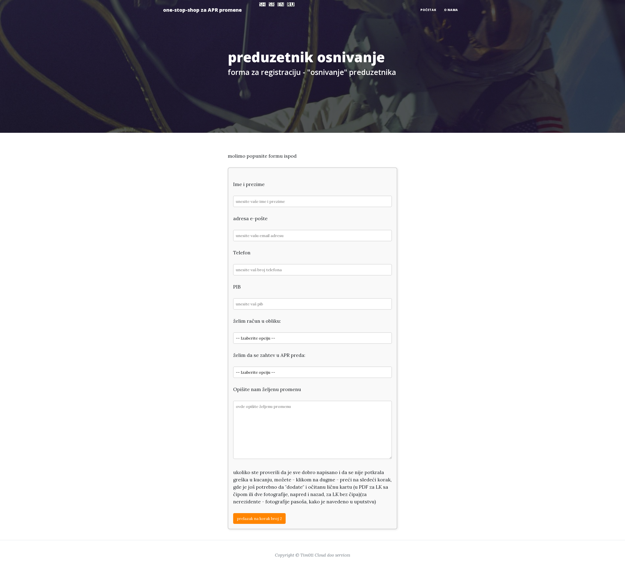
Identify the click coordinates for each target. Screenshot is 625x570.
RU (290, 4)
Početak (428, 10)
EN (281, 4)
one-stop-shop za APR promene (202, 10)
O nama (451, 10)
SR (271, 4)
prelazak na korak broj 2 (259, 518)
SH (262, 4)
